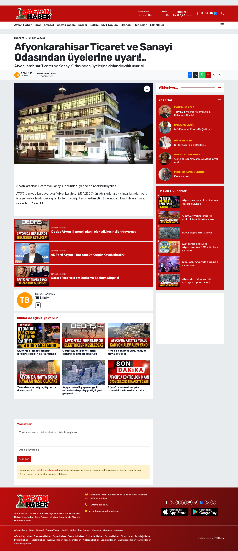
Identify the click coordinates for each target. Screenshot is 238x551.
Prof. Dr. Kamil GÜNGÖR (189, 172)
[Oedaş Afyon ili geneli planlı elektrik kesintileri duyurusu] (83, 335)
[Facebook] (166, 502)
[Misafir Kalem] (165, 142)
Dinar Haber (127, 536)
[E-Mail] (38, 305)
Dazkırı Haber (112, 536)
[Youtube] (190, 502)
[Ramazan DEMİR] (165, 127)
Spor (38, 25)
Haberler (19, 38)
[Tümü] (219, 87)
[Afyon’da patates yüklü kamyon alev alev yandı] (129, 335)
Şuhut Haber (144, 540)
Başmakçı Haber (42, 536)
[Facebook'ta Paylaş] (190, 75)
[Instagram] (184, 502)
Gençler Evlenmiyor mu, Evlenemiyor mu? (196, 161)
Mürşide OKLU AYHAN (187, 154)
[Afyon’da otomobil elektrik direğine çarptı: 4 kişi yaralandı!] (38, 335)
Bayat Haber (59, 536)
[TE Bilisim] (25, 300)
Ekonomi (126, 25)
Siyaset (49, 25)
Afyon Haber (23, 25)
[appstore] (174, 512)
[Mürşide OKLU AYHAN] (165, 158)
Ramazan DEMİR (184, 125)
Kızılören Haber (91, 540)
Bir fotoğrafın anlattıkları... (190, 145)
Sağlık (82, 25)
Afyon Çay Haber (23, 536)
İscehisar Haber (72, 540)
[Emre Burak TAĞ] (165, 111)
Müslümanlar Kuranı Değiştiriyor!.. (194, 129)
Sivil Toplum (109, 25)
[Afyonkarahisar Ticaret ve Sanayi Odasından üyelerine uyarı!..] (83, 123)
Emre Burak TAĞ (184, 107)
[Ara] (222, 14)
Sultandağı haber (23, 543)
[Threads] (195, 502)
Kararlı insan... (182, 176)
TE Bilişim (219, 538)
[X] (172, 502)
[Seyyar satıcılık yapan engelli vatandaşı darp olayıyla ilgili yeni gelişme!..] (83, 372)
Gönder (24, 459)
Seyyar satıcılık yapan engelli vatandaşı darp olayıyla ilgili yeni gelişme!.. (82, 390)
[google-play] (204, 512)
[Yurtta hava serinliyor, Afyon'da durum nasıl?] (38, 372)
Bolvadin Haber (76, 536)
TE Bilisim (42, 297)
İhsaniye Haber (55, 540)
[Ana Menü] (222, 25)
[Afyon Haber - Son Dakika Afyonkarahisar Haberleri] (33, 13)
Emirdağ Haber (143, 536)
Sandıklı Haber (108, 540)
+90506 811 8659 (98, 505)
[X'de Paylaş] (195, 75)
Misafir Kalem (183, 140)
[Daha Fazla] (208, 75)
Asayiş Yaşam (66, 25)
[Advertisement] (190, 318)
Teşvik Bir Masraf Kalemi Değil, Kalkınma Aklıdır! (192, 113)
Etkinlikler (157, 25)
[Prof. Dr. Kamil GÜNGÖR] (165, 174)
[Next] (201, 502)
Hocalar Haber (37, 540)
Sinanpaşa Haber (127, 540)
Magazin (141, 25)
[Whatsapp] (207, 502)
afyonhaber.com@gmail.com (104, 511)
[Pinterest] (178, 502)
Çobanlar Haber (94, 536)
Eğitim (94, 25)
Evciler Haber (21, 540)
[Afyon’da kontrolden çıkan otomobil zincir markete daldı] (129, 372)
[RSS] (213, 502)
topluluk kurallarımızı (46, 470)
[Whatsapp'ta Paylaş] (202, 75)
